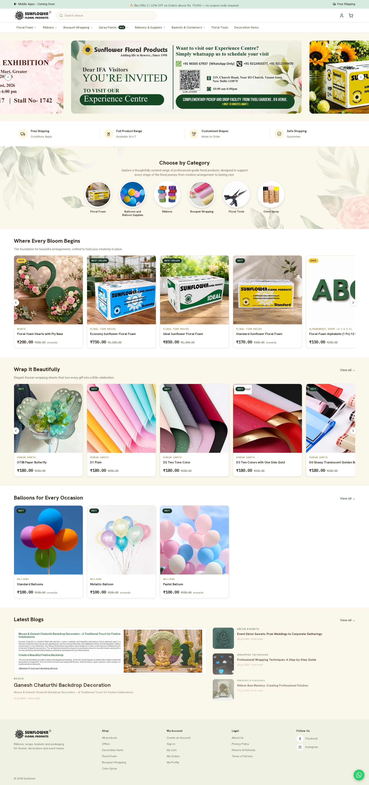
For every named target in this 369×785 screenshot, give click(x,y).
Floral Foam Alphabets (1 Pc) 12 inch (262, 334)
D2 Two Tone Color (103, 462)
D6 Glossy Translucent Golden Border (263, 462)
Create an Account (178, 737)
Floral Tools (220, 27)
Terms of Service (242, 756)
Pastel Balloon (173, 584)
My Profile (173, 762)
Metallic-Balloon (101, 584)
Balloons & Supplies (148, 27)
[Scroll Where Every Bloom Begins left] (15, 302)
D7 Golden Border (322, 462)
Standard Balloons (30, 584)
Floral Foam (25, 27)
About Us (238, 737)
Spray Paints (111, 27)
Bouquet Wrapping (76, 27)
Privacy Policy (240, 744)
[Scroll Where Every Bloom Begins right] (353, 302)
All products (109, 737)
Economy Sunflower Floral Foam (40, 334)
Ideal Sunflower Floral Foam (110, 334)
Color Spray (109, 768)
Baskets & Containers (187, 27)
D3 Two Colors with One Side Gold (187, 462)
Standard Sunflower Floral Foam (186, 334)
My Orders (173, 756)
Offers (106, 744)
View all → (347, 370)
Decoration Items (246, 27)
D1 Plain (23, 462)
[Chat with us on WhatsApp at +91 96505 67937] (359, 775)
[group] (184, 302)
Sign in (171, 744)
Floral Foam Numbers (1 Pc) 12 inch (334, 334)
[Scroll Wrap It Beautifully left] (15, 430)
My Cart (171, 750)
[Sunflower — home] (33, 15)
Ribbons (48, 27)
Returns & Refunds (243, 750)
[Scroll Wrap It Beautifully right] (353, 430)
